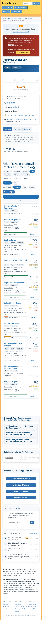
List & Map (7, 183)
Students (32, 187)
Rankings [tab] (7, 129)
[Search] (35, 3)
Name (9, 187)
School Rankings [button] (20, 7)
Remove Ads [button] (16, 12)
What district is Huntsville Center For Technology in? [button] (19, 427)
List (21, 197)
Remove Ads (31, 609)
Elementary (16, 171)
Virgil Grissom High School (14, 283)
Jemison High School (12, 323)
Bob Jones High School (12, 382)
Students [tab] (27, 129)
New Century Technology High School (15, 261)
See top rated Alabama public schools (21, 115)
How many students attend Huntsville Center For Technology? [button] (19, 441)
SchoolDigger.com (19, 616)
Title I (16, 178)
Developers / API (20, 609)
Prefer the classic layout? (21, 32)
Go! (32, 522)
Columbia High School (12, 303)
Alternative (7, 175)
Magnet (7, 178)
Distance (17, 187)
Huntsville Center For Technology (12, 207)
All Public (6, 171)
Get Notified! (23, 53)
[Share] (38, 3)
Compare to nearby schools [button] (21, 479)
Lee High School (10, 240)
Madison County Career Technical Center (13, 367)
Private (16, 175)
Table (15, 183)
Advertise (5, 609)
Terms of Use (32, 606)
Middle (25, 171)
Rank (24, 187)
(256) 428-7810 (11, 103)
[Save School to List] (37, 214)
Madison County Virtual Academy (13, 345)
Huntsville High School (12, 220)
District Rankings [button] (21, 491)
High (32, 171)
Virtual (26, 178)
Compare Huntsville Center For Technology (21, 119)
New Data (18, 604)
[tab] (21, 427)
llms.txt (17, 611)
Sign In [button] (6, 12)
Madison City (8, 387)
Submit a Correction (21, 606)
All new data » (33, 534)
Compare (32, 213)
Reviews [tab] (17, 129)
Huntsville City (15, 107)
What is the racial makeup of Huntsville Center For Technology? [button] (19, 434)
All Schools (25, 175)
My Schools (8, 192)
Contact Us (6, 606)
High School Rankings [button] (21, 485)
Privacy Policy (32, 604)
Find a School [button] (7, 7)
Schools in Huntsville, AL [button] (21, 498)
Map (21, 201)
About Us (5, 604)
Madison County (9, 351)
